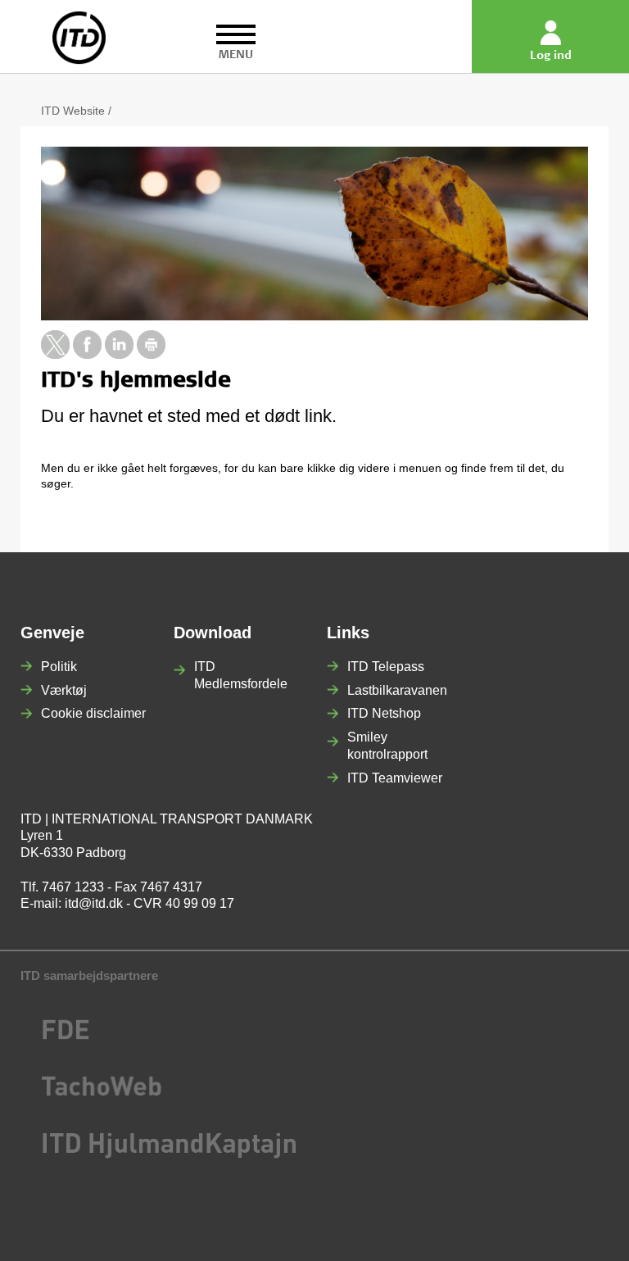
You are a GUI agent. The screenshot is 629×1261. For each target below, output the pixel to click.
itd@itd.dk (94, 903)
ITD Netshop (384, 713)
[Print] (151, 354)
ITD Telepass (385, 667)
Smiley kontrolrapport (387, 745)
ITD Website (73, 110)
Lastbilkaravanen (397, 690)
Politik (59, 667)
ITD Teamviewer (394, 778)
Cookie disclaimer (93, 713)
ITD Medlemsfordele (240, 675)
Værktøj (64, 690)
